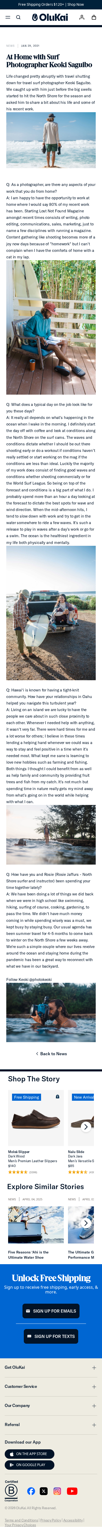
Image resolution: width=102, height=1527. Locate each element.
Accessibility (73, 1520)
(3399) (33, 1172)
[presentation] (12, 1454)
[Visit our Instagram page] (57, 1491)
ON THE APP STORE (31, 1453)
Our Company (51, 1407)
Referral (51, 1426)
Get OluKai (51, 1369)
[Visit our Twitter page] (44, 1491)
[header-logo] (50, 17)
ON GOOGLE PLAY (30, 1464)
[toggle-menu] (93, 1368)
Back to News (51, 1055)
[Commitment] (11, 1491)
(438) (92, 1172)
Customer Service (51, 1388)
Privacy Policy (50, 1520)
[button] (57, 1096)
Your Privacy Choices (20, 1525)
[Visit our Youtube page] (31, 1491)
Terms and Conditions (21, 1520)
